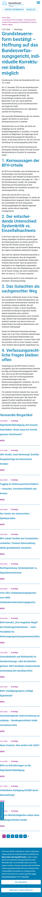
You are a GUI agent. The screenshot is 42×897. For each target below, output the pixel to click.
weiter (2, 440)
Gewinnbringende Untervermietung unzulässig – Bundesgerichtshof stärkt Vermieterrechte (20, 720)
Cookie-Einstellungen (2, 811)
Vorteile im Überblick (14, 9)
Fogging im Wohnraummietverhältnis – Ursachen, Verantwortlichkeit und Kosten (19, 489)
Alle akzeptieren (21, 882)
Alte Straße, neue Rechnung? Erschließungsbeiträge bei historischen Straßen (20, 459)
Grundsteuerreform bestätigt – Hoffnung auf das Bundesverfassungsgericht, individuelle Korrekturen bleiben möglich (19, 22)
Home (4, 17)
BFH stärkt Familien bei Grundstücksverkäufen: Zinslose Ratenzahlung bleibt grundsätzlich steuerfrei (19, 543)
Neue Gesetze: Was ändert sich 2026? (19, 745)
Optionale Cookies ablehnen (21, 890)
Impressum (25, 877)
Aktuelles (30, 9)
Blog (8, 17)
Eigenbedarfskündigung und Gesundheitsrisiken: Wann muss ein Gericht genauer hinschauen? (19, 430)
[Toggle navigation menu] (38, 2)
